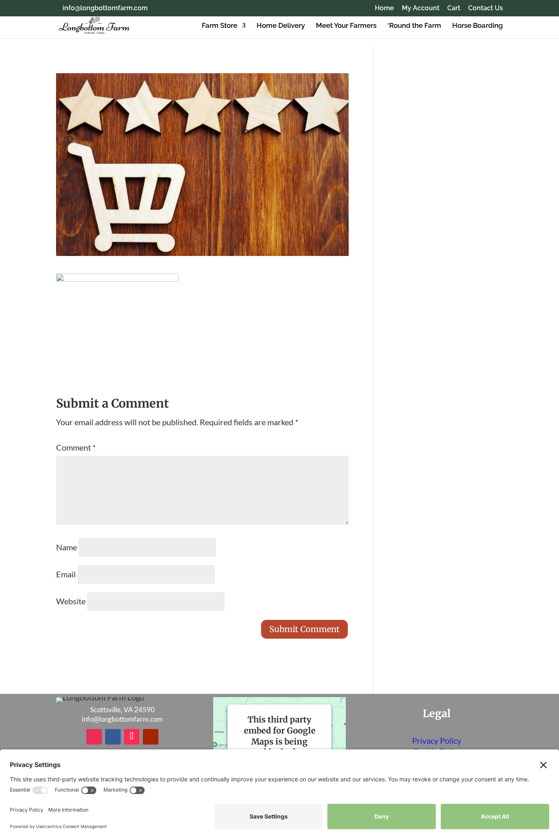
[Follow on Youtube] (150, 737)
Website (71, 601)
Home (384, 8)
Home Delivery (281, 25)
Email (66, 574)
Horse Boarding (477, 25)
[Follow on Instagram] (94, 737)
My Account (421, 8)
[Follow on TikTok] (132, 737)
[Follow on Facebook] (113, 737)
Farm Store (219, 25)
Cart (453, 8)
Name (66, 547)
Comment (76, 447)
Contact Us (485, 8)
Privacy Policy (436, 740)
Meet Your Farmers (346, 25)
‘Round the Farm (414, 25)
